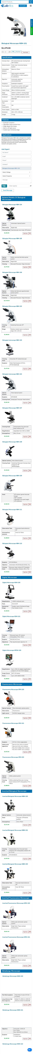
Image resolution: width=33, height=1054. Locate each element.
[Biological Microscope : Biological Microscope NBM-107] (10, 417)
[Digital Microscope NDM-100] (10, 592)
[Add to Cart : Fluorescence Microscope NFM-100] (29, 718)
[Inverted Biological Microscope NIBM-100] (10, 805)
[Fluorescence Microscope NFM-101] (10, 732)
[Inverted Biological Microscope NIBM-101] (10, 839)
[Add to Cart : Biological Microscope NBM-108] (29, 471)
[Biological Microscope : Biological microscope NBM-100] (10, 349)
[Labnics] (7, 5)
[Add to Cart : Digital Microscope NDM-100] (29, 611)
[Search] (30, 1)
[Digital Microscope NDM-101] (10, 626)
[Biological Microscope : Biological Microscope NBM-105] (10, 248)
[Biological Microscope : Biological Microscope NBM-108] (10, 451)
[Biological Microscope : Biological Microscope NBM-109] (10, 485)
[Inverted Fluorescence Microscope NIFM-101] (10, 946)
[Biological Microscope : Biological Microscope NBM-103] (10, 315)
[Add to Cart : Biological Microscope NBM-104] (29, 233)
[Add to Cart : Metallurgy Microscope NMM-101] (29, 1039)
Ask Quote (23, 5)
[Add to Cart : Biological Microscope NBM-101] (13, 52)
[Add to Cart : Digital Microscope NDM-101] (29, 645)
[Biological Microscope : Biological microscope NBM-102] (10, 383)
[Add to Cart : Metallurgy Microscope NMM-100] (29, 1005)
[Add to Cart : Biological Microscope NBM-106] (29, 301)
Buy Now (18, 51)
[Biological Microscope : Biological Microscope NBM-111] (10, 519)
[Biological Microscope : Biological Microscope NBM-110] (10, 553)
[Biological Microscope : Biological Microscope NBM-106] (10, 282)
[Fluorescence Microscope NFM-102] (10, 766)
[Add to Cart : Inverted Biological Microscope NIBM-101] (29, 859)
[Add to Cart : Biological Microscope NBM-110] (29, 572)
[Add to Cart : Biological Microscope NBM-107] (29, 437)
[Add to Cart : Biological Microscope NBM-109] (29, 504)
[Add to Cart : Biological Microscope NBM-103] (29, 335)
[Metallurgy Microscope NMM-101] (10, 1019)
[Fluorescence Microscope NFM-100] (10, 699)
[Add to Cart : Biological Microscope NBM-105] (29, 267)
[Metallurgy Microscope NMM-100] (10, 985)
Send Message (7, 190)
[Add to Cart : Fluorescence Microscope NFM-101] (29, 752)
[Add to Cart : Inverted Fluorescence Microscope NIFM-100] (29, 932)
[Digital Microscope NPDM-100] (10, 659)
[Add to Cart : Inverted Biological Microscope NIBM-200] (29, 893)
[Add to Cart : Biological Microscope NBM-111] (29, 538)
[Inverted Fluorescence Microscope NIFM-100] (10, 912)
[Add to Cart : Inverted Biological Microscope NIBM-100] (29, 825)
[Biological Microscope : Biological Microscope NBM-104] (10, 214)
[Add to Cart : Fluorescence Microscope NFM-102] (29, 786)
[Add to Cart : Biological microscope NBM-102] (29, 403)
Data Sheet (25, 52)
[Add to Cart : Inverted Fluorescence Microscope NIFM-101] (29, 966)
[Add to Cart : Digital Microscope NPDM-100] (29, 679)
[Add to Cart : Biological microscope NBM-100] (29, 369)
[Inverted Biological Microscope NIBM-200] (10, 873)
